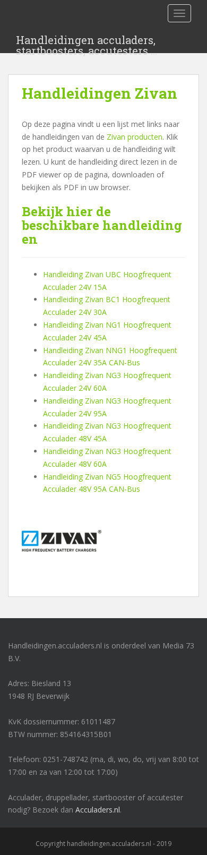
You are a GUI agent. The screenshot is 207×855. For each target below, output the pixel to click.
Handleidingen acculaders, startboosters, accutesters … (86, 43)
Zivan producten (134, 137)
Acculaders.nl (97, 810)
